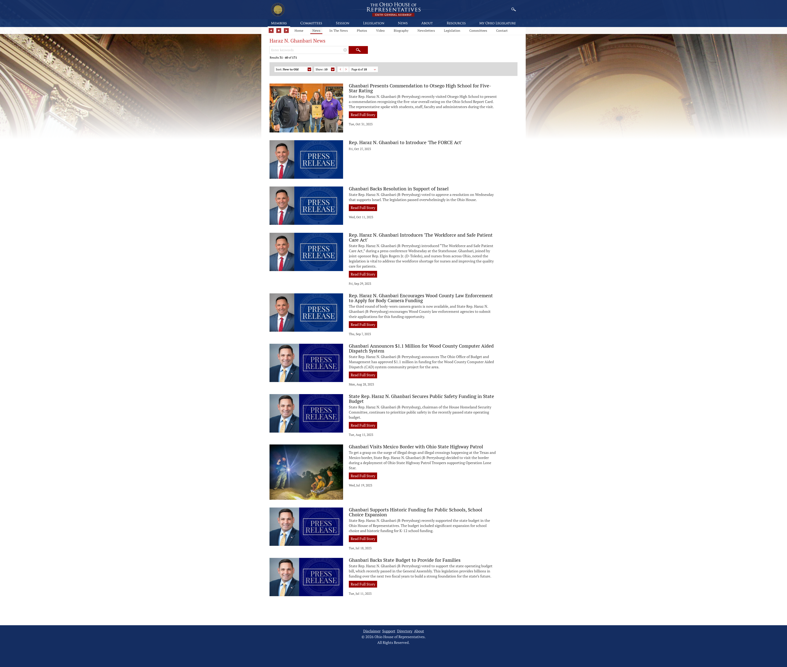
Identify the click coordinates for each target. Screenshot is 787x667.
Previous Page (340, 69)
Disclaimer (372, 631)
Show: (322, 69)
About (419, 631)
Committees (478, 30)
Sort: (287, 69)
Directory (404, 631)
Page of (359, 69)
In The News (338, 30)
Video (380, 30)
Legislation (452, 30)
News (316, 30)
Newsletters (426, 30)
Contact (502, 30)
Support (388, 631)
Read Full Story (363, 114)
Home (299, 30)
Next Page (346, 69)
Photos (362, 30)
